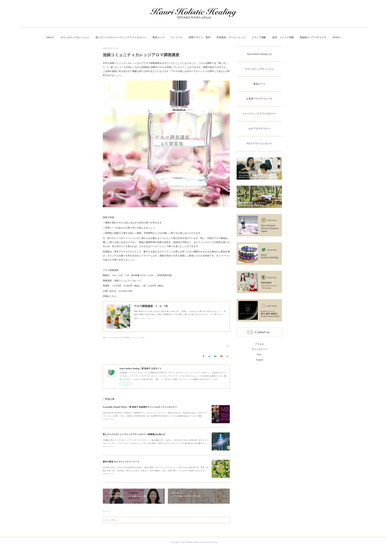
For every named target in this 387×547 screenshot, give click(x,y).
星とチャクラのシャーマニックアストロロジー (121, 37)
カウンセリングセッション (74, 37)
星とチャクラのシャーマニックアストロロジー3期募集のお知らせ (134, 434)
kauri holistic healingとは (259, 54)
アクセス (259, 344)
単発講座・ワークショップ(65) (134, 337)
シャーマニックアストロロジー (259, 113)
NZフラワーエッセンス (259, 143)
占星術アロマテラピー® (259, 98)
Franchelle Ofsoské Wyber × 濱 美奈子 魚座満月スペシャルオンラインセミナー (140, 407)
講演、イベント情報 (283, 37)
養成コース (158, 37)
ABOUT (50, 37)
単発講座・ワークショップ (231, 37)
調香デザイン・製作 (199, 37)
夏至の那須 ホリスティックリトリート (121, 462)
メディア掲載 (259, 37)
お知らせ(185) (118, 337)
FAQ (259, 354)
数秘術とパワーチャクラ (313, 37)
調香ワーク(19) (108, 337)
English (259, 359)
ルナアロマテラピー (259, 128)
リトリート (177, 37)
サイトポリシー (260, 349)
